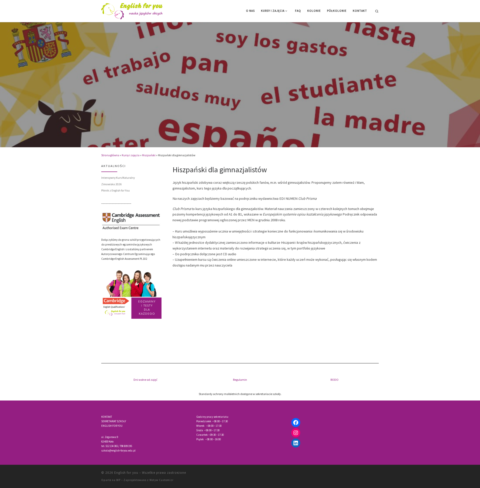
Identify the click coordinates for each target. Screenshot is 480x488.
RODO (334, 380)
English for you (126, 472)
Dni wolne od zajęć (146, 380)
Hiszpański (149, 155)
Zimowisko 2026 (111, 184)
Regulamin (240, 380)
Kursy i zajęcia (131, 155)
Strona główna (110, 155)
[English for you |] (132, 10)
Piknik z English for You (115, 190)
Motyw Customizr (162, 480)
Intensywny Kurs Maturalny (118, 178)
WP (118, 480)
